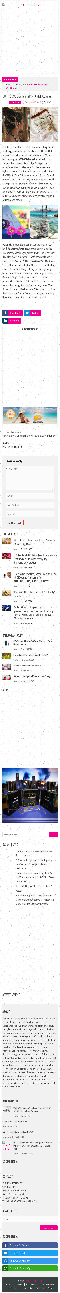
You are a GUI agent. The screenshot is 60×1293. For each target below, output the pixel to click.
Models (50, 1288)
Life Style (19, 84)
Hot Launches (32, 1284)
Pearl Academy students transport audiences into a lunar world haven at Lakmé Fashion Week (32, 1145)
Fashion (9, 1284)
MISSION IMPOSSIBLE (12, 447)
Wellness (40, 1288)
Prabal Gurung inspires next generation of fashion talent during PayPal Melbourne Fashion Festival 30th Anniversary (33, 613)
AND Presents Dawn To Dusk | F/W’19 (18, 1132)
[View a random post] (6, 76)
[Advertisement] (30, 39)
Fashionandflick (31, 102)
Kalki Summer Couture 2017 (14, 1121)
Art (31, 1288)
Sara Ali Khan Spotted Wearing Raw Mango (32, 676)
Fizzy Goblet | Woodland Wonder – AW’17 (30, 655)
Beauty (19, 1284)
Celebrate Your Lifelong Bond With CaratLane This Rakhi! (29, 435)
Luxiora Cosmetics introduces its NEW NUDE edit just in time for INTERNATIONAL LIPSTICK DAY (34, 577)
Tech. (24, 1288)
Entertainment (48, 1284)
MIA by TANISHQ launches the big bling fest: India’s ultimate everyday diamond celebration (35, 558)
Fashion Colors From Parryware (27, 665)
